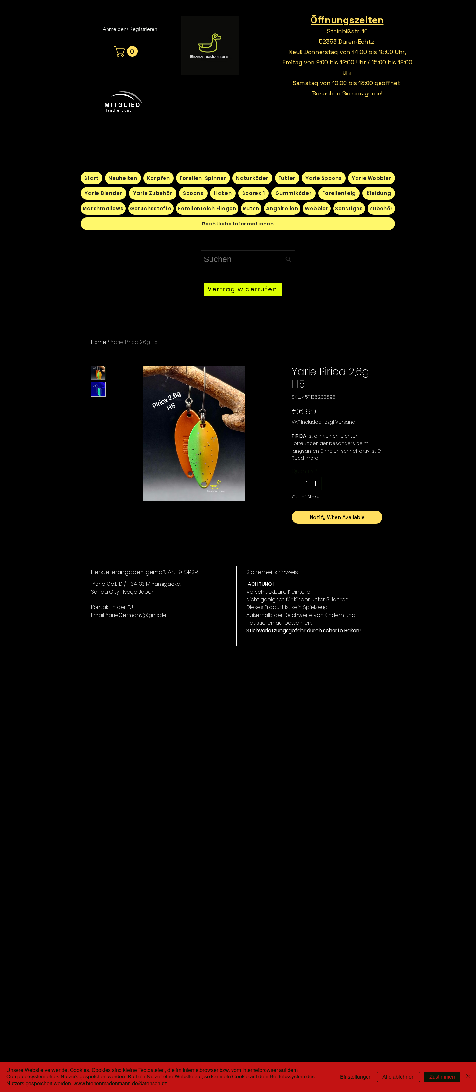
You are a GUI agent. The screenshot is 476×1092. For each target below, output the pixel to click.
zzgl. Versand (340, 422)
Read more (305, 458)
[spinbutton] (307, 483)
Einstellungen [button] (356, 1076)
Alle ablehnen (398, 1076)
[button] (127, 51)
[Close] (468, 1077)
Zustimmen (442, 1076)
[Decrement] (297, 483)
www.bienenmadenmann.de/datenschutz (120, 1083)
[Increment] (316, 483)
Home (98, 342)
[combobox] (248, 259)
